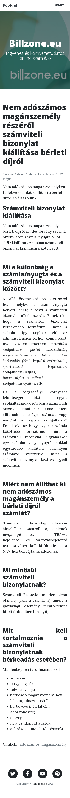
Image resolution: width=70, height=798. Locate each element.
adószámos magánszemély (43, 744)
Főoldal (10, 5)
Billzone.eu (40, 783)
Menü (58, 5)
